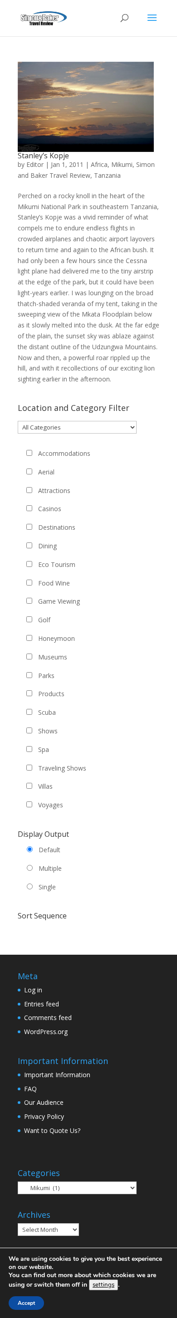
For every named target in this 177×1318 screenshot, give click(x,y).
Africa (99, 164)
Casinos (49, 508)
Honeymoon (56, 638)
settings (103, 1285)
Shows (48, 731)
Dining (47, 546)
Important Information (57, 1074)
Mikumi (122, 164)
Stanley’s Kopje (43, 156)
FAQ (30, 1088)
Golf (44, 619)
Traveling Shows (62, 768)
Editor (35, 164)
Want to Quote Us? (52, 1130)
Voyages (50, 805)
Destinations (56, 527)
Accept (26, 1303)
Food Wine (54, 583)
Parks (46, 675)
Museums (52, 657)
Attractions (54, 490)
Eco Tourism (56, 564)
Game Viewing (59, 601)
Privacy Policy (44, 1116)
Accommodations (64, 453)
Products (51, 693)
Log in (33, 990)
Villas (45, 786)
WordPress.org (46, 1031)
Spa (43, 749)
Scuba (47, 712)
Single (47, 887)
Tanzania (107, 175)
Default (49, 849)
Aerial (46, 472)
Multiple (50, 868)
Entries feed (41, 1004)
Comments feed (48, 1017)
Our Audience (44, 1102)
